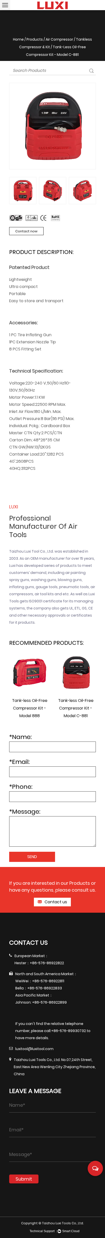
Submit (24, 1179)
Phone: (20, 786)
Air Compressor (59, 39)
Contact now (26, 231)
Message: (24, 811)
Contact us (55, 902)
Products (35, 39)
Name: (20, 737)
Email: (19, 762)
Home (18, 39)
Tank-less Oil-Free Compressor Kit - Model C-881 (76, 708)
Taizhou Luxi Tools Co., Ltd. (63, 1223)
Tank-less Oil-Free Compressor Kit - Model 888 (29, 708)
